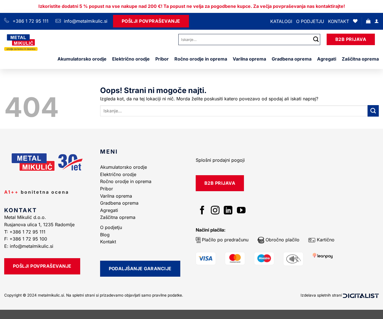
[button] (368, 21)
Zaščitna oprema (360, 59)
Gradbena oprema (292, 59)
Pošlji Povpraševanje (151, 21)
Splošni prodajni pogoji (220, 160)
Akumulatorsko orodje (82, 59)
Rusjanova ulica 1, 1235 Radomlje (40, 224)
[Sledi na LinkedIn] (228, 211)
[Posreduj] (316, 39)
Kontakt (338, 21)
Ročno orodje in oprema (200, 59)
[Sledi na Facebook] (202, 211)
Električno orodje (131, 59)
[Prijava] (376, 21)
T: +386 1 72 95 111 (25, 232)
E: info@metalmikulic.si (28, 246)
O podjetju (310, 21)
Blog (105, 234)
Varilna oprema (249, 59)
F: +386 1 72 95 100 (26, 239)
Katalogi (281, 21)
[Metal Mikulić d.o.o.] (34, 42)
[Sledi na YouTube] (241, 211)
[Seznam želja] (355, 21)
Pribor (162, 59)
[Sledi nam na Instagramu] (215, 211)
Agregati (326, 59)
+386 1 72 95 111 (30, 21)
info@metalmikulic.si (85, 21)
